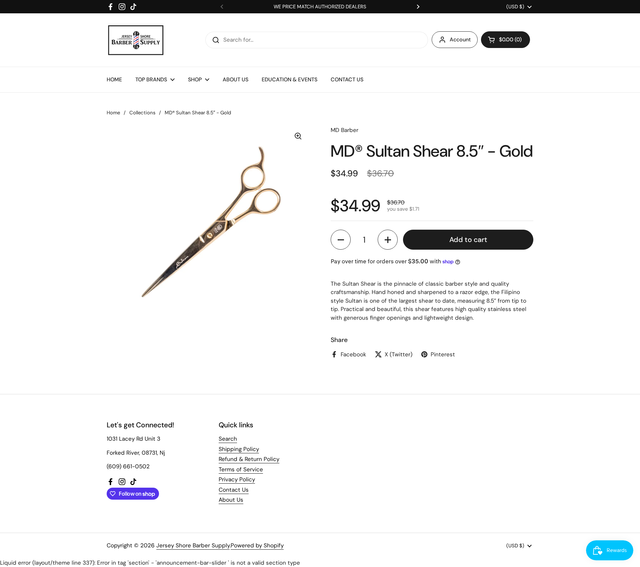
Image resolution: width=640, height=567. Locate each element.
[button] (505, 39)
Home (113, 112)
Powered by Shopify (257, 545)
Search (228, 438)
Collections (142, 112)
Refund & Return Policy (249, 459)
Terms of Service (241, 469)
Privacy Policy (237, 479)
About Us (231, 499)
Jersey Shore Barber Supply (193, 545)
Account (460, 39)
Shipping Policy (239, 449)
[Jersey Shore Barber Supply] (136, 40)
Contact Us (234, 489)
